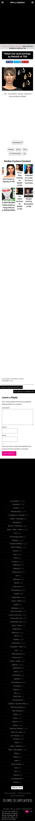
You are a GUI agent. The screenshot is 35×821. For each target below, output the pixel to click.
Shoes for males (17, 732)
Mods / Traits (15, 661)
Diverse (15, 551)
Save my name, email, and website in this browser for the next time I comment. (16, 447)
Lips (16, 650)
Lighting (16, 679)
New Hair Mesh (16, 611)
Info (31, 811)
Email (4, 435)
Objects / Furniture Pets (17, 704)
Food (16, 558)
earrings (11, 149)
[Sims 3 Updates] (17, 800)
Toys (15, 771)
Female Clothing (15, 544)
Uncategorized (16, 779)
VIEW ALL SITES (17, 788)
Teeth (16, 761)
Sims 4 (25, 149)
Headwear (16, 504)
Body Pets (17, 696)
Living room (16, 586)
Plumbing (16, 686)
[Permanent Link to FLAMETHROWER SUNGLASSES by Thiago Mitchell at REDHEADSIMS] (8, 200)
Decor (16, 671)
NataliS (18, 149)
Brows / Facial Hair (15, 526)
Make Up (15, 633)
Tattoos (15, 757)
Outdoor (17, 594)
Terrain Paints (16, 764)
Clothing (15, 540)
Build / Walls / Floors (15, 529)
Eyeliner (16, 639)
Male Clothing (16, 547)
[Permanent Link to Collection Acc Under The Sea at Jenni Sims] (29, 173)
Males (16, 742)
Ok (27, 811)
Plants (15, 714)
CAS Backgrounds (16, 537)
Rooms (15, 722)
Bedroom (16, 568)
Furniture (15, 562)
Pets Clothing (17, 711)
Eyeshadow (16, 643)
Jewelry (18, 46)
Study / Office (17, 601)
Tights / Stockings (16, 519)
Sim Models (15, 736)
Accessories (11, 46)
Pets (15, 693)
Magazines (16, 629)
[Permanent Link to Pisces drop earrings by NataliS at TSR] (19, 170)
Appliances (17, 668)
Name (4, 427)
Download (17, 143)
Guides (16, 604)
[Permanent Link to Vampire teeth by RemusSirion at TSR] (29, 196)
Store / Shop (16, 625)
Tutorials (16, 775)
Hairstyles (14, 608)
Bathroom (16, 565)
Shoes (15, 725)
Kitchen (16, 583)
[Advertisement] (17, 24)
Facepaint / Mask (16, 647)
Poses (15, 718)
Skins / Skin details (15, 750)
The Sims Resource (15, 153)
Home (4, 46)
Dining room (16, 572)
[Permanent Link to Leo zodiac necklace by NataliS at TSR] (19, 194)
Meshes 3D (16, 657)
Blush (16, 636)
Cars (15, 533)
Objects (14, 665)
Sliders (16, 753)
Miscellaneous (16, 511)
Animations (16, 522)
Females (16, 739)
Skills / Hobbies (16, 746)
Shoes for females (16, 728)
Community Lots (16, 618)
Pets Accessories (17, 707)
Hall (17, 576)
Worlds (16, 782)
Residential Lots (15, 622)
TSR (24, 153)
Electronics (17, 675)
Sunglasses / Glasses (16, 515)
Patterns (16, 690)
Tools (16, 768)
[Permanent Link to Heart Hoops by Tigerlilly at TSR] (8, 176)
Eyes (15, 554)
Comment (6, 408)
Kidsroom (16, 579)
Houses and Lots (15, 615)
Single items (16, 597)
